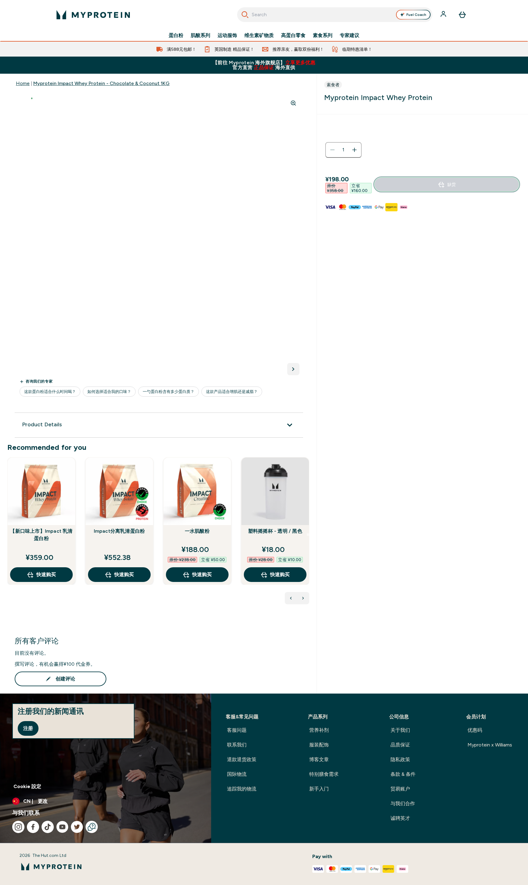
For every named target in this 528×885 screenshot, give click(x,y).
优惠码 (475, 730)
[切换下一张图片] (293, 369)
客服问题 (237, 730)
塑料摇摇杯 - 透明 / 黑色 (275, 531)
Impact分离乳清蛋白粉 (119, 531)
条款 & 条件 (403, 774)
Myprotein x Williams (490, 744)
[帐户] (444, 14)
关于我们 (400, 730)
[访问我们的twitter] (77, 827)
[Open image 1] (31, 98)
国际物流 (237, 774)
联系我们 (237, 744)
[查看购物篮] (462, 14)
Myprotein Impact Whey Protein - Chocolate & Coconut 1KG (101, 83)
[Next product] (303, 598)
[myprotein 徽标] (93, 14)
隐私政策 (400, 759)
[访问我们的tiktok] (48, 827)
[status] (343, 150)
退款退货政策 (241, 759)
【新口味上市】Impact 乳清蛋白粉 (41, 534)
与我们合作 (403, 803)
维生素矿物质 (259, 35)
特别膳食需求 (324, 774)
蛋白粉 (176, 35)
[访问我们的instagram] (18, 827)
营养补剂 (319, 730)
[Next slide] (308, 534)
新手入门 (319, 788)
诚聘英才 (400, 818)
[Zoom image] (293, 103)
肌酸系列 (200, 35)
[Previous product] (291, 598)
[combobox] (334, 14)
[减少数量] (332, 150)
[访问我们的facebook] (33, 827)
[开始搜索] (245, 14)
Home (23, 83)
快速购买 (46, 574)
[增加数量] (354, 150)
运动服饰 (227, 35)
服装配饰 (319, 744)
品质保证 (400, 744)
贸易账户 (400, 788)
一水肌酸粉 (197, 531)
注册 (28, 728)
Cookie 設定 (27, 786)
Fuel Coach (416, 15)
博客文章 (319, 759)
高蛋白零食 (293, 35)
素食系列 (322, 35)
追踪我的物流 (241, 788)
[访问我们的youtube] (62, 827)
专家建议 (349, 35)
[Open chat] (92, 827)
